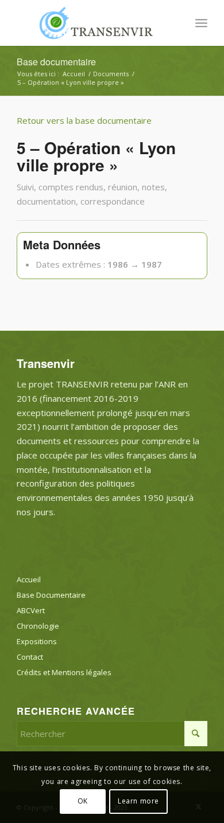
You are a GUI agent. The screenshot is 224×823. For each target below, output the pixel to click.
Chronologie (38, 626)
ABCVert (31, 610)
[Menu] (201, 23)
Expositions (37, 641)
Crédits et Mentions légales (64, 672)
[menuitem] (201, 23)
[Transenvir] (93, 23)
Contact (30, 657)
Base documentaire (56, 61)
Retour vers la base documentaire (84, 120)
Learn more (138, 801)
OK (83, 801)
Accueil (29, 579)
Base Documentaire (51, 595)
